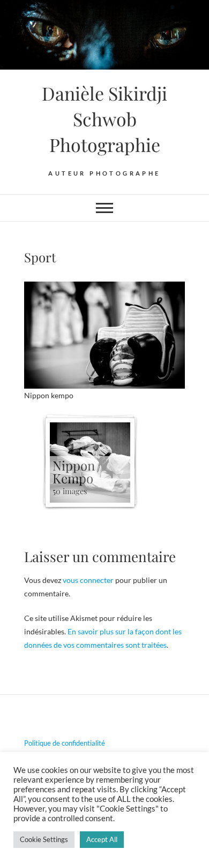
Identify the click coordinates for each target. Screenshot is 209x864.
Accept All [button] (101, 839)
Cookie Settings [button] (44, 839)
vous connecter (88, 580)
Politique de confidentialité (64, 743)
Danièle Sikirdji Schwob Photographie (104, 119)
